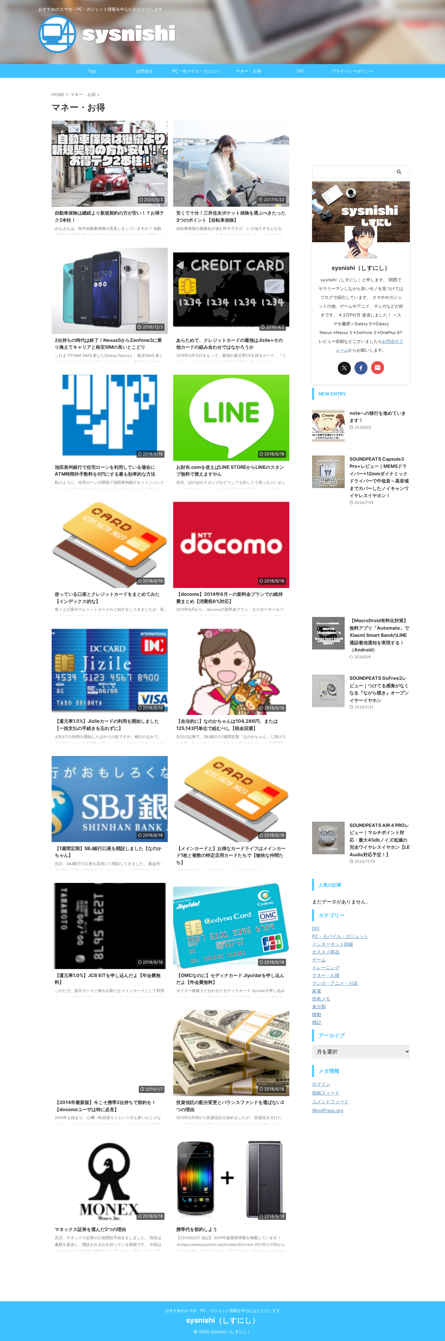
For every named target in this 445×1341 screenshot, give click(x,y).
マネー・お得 (248, 71)
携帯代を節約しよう (196, 1229)
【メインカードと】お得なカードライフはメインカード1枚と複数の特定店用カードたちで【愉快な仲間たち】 (231, 855)
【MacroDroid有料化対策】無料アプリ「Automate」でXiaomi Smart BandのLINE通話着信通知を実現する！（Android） (379, 635)
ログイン (321, 1084)
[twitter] (344, 368)
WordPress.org (327, 1110)
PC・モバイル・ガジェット (196, 72)
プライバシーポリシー (353, 71)
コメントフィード (330, 1101)
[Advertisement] (361, 121)
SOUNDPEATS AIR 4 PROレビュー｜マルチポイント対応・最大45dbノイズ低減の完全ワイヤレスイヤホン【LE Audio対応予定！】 (380, 839)
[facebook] (360, 367)
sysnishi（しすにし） (222, 1320)
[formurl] (377, 367)
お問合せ (144, 71)
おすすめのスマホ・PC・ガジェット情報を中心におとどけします (222, 1310)
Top (92, 71)
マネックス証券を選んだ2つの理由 (90, 1229)
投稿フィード (325, 1093)
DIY (300, 71)
